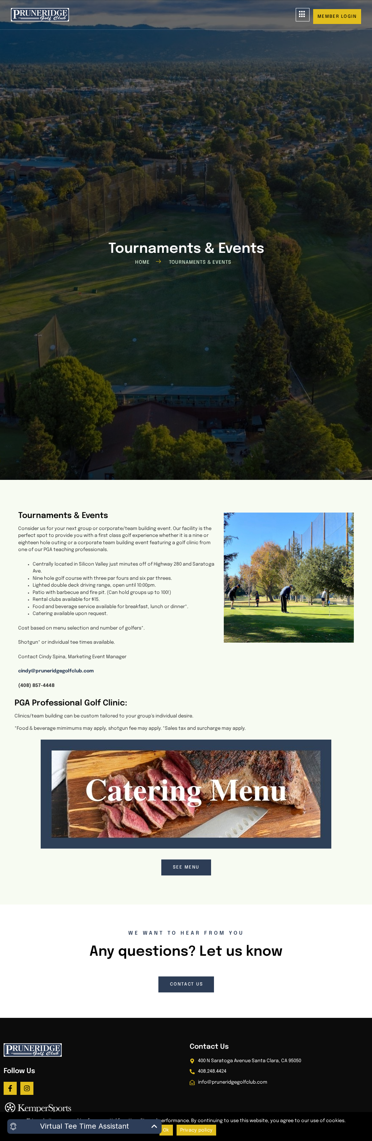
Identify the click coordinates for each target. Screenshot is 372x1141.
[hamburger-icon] (303, 14)
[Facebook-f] (10, 1088)
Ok (166, 1130)
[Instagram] (26, 1088)
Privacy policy (196, 1130)
